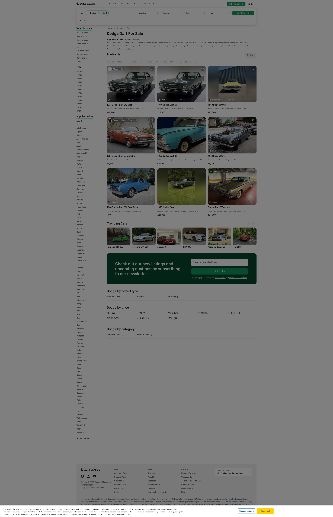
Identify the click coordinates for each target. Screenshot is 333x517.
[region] (166, 511)
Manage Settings (246, 511)
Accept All (265, 511)
